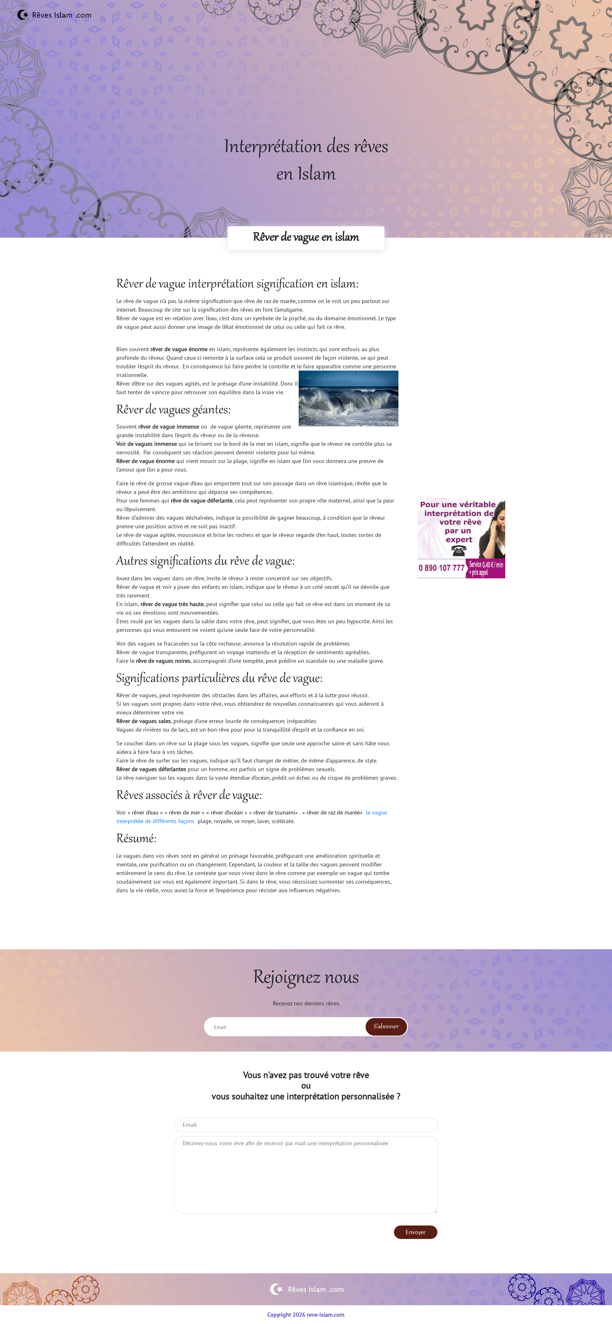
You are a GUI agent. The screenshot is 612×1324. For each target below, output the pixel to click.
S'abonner (386, 1027)
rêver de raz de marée (333, 812)
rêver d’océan (227, 812)
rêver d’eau (145, 812)
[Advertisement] (306, 89)
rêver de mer (184, 812)
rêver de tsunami (274, 812)
